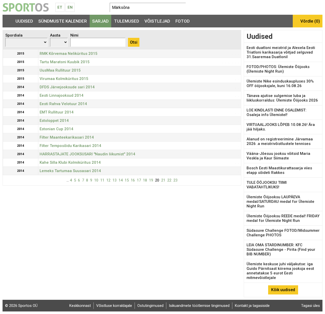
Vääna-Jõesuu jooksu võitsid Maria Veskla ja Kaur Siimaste (278, 155)
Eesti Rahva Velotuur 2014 (63, 104)
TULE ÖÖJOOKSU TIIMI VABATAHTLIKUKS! (267, 184)
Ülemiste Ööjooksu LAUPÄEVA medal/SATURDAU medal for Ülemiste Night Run (280, 201)
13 (114, 180)
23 (175, 180)
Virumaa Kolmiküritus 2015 (64, 78)
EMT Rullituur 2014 (57, 112)
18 (145, 180)
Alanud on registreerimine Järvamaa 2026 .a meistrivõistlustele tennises (280, 141)
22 (169, 180)
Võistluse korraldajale (114, 305)
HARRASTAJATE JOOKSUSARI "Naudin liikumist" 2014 (87, 154)
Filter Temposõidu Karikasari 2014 (70, 145)
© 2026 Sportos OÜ (21, 305)
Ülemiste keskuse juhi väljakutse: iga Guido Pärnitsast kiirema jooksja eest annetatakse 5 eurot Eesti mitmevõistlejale (280, 271)
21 (163, 180)
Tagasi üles (310, 305)
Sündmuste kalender (62, 21)
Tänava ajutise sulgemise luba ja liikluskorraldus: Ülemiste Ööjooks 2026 (282, 98)
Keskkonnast (80, 305)
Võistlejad (157, 21)
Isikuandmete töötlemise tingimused (199, 305)
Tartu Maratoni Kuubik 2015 (65, 62)
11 (102, 180)
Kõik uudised (283, 289)
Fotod (182, 21)
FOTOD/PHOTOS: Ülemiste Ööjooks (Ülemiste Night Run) (278, 69)
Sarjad (100, 21)
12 (108, 180)
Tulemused (126, 21)
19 (151, 180)
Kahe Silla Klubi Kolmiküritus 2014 (70, 162)
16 (133, 180)
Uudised (24, 21)
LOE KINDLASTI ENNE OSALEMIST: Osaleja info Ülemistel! (276, 112)
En (70, 7)
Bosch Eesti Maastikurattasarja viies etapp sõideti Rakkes (279, 170)
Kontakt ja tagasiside (252, 305)
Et (59, 7)
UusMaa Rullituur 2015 (60, 70)
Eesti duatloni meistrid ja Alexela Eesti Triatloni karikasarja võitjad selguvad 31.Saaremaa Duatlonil (281, 52)
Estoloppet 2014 (54, 120)
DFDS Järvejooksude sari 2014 (67, 87)
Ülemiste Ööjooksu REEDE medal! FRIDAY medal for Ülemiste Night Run (283, 218)
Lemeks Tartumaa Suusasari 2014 (70, 171)
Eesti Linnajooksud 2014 (62, 95)
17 (139, 180)
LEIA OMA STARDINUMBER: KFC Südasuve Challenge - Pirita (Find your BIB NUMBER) (281, 249)
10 (96, 180)
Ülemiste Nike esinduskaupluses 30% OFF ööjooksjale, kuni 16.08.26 (280, 83)
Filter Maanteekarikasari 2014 (67, 137)
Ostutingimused (150, 305)
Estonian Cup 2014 (56, 129)
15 (127, 180)
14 (121, 180)
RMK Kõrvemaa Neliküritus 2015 (69, 53)
